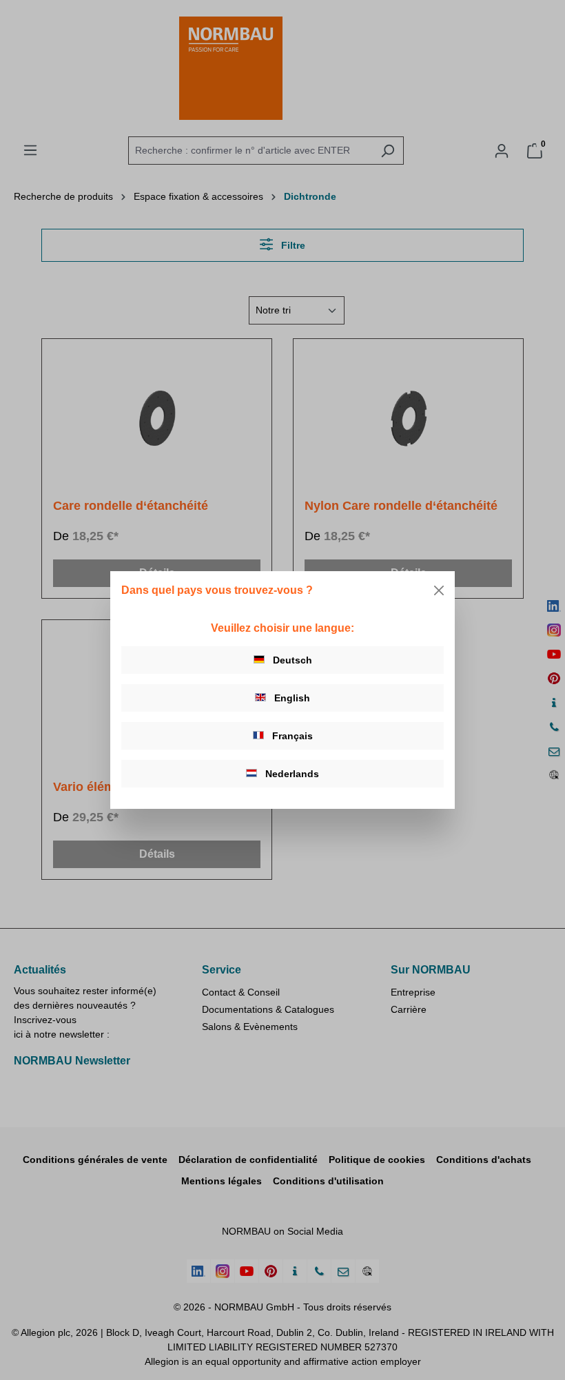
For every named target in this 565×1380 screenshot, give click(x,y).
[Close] (439, 590)
